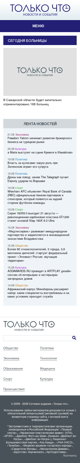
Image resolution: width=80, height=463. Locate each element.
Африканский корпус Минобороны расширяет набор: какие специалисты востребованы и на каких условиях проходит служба (38, 293)
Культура (20, 149)
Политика (21, 159)
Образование (13, 368)
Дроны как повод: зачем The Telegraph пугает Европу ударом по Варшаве (38, 179)
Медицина (47, 368)
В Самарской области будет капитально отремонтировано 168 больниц (32, 102)
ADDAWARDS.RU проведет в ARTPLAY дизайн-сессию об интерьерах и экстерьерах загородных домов (39, 275)
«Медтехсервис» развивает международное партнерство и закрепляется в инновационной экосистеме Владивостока (38, 235)
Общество (21, 245)
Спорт (19, 188)
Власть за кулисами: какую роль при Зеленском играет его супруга (33, 165)
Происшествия (14, 389)
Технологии (48, 358)
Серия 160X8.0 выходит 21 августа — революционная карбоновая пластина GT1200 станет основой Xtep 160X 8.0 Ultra (38, 217)
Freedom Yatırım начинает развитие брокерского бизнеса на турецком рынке (40, 140)
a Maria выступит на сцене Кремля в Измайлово (40, 152)
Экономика (22, 134)
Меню (38, 26)
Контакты (70, 455)
